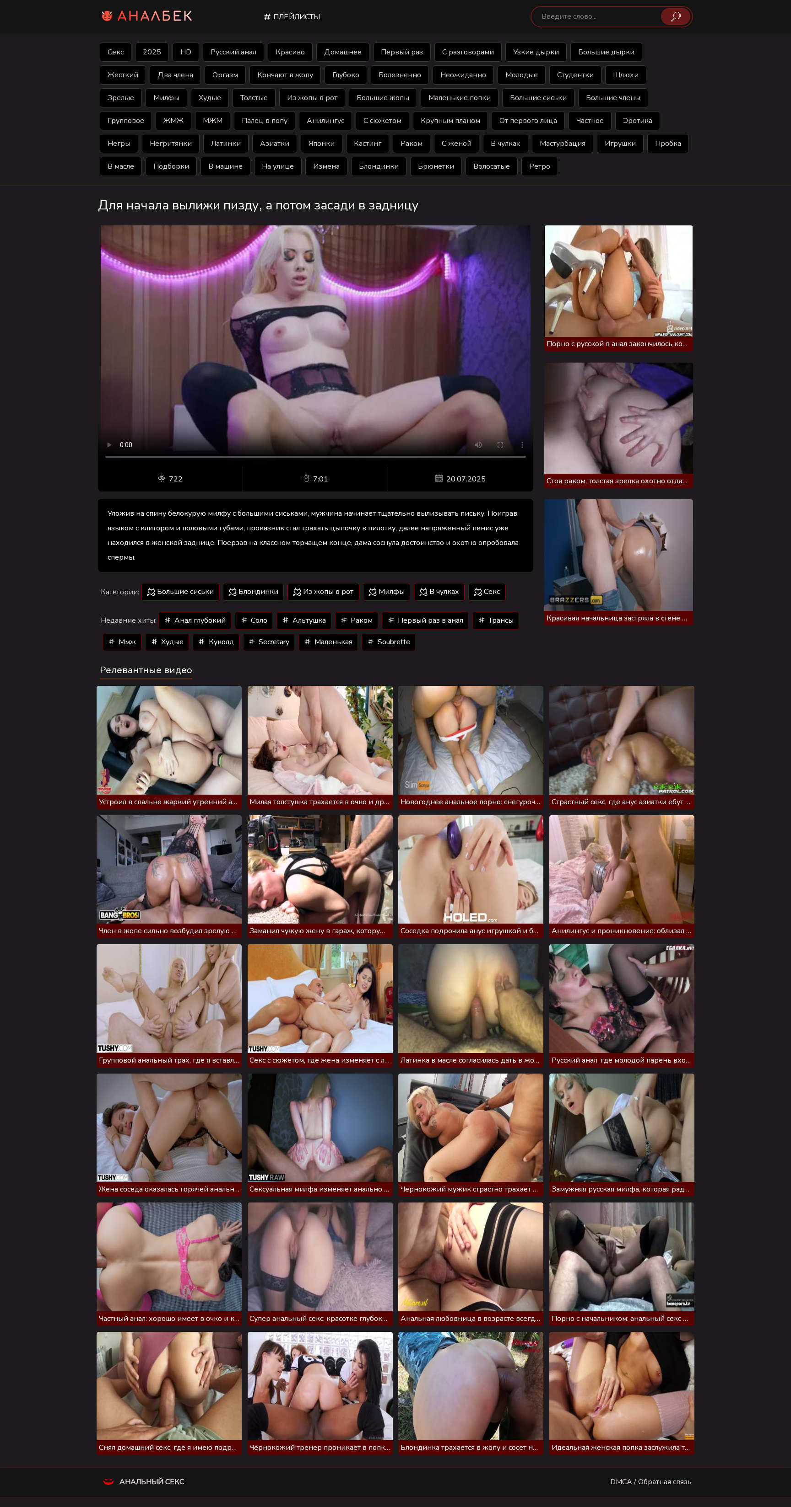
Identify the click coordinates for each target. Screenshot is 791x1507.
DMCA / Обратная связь (651, 1482)
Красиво (290, 52)
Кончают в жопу (285, 75)
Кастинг (367, 144)
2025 (152, 52)
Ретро (539, 166)
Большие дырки (606, 52)
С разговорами (468, 52)
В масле (121, 166)
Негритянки (171, 144)
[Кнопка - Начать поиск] (675, 16)
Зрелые (121, 98)
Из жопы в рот (312, 98)
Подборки (171, 166)
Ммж (126, 642)
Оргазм (225, 75)
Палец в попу (264, 121)
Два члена (175, 75)
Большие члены (613, 98)
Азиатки (274, 144)
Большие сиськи (538, 98)
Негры (119, 144)
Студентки (575, 75)
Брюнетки (436, 166)
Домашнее (343, 52)
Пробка (668, 144)
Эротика (637, 121)
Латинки (226, 144)
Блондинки (379, 166)
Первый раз (402, 52)
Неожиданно (463, 75)
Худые (210, 98)
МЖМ (212, 121)
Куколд (220, 642)
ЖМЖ (173, 121)
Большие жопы (383, 98)
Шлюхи (626, 75)
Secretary (273, 642)
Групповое (126, 121)
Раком (412, 144)
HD (185, 52)
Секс (116, 52)
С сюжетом (382, 121)
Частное (590, 121)
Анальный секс (151, 1482)
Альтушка (308, 620)
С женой (456, 144)
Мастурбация (562, 144)
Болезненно (400, 75)
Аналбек (156, 16)
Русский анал (233, 52)
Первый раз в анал (429, 620)
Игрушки (620, 144)
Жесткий (123, 75)
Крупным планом (450, 121)
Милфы (166, 98)
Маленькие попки (459, 98)
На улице (278, 166)
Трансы (500, 620)
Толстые (254, 98)
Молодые (521, 75)
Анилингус (325, 121)
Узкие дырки (536, 52)
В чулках (505, 144)
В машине (225, 166)
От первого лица (528, 121)
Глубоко (345, 75)
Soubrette (393, 642)
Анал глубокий (199, 620)
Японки (322, 144)
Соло (258, 620)
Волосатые (491, 166)
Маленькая (332, 642)
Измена (326, 166)
